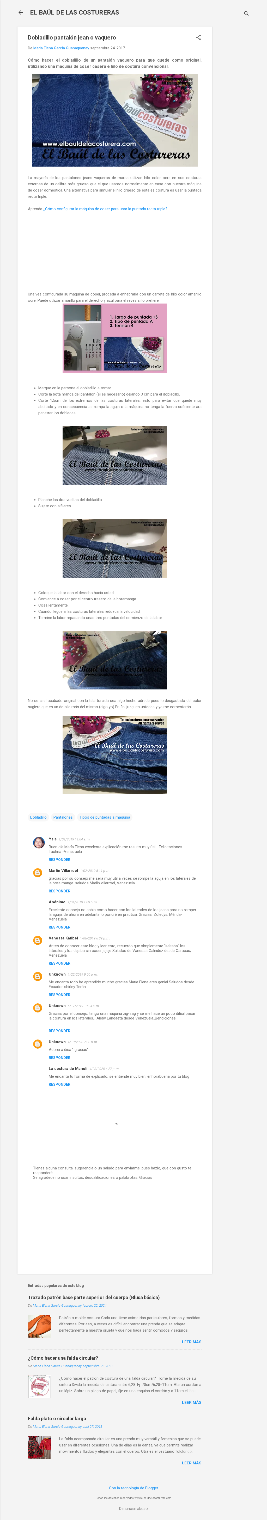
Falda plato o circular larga (57, 1418)
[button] (198, 38)
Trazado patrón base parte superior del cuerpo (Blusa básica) (94, 1297)
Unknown (57, 974)
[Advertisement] (233, 104)
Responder (59, 860)
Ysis (53, 839)
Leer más (192, 1342)
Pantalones (63, 817)
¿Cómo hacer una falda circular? (63, 1358)
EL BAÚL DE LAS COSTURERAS (74, 12)
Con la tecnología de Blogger (133, 1488)
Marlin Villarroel (63, 870)
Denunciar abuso (133, 1508)
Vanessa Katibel (63, 938)
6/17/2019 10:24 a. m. (84, 1006)
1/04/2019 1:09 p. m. (83, 902)
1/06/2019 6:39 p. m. (95, 938)
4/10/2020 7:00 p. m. (83, 1042)
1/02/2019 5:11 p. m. (95, 871)
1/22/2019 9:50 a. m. (83, 974)
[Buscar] (246, 14)
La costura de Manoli (68, 1068)
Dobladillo (38, 817)
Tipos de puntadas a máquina (105, 817)
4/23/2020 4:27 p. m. (104, 1069)
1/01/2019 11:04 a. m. (74, 839)
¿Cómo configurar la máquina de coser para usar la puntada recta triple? (105, 209)
